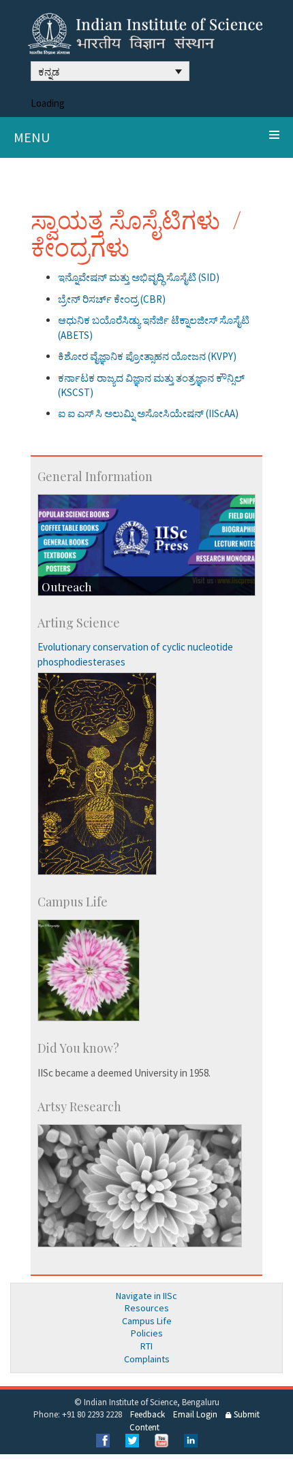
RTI (146, 1346)
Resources (147, 1308)
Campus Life (147, 1321)
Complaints (147, 1359)
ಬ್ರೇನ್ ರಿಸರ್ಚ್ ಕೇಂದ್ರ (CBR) (112, 299)
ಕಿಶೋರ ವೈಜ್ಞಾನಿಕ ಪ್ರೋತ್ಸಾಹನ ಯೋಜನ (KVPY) (147, 356)
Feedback (147, 1414)
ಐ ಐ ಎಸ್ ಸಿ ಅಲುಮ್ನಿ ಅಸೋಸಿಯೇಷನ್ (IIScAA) (148, 413)
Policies (147, 1333)
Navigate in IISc (146, 1296)
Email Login (195, 1414)
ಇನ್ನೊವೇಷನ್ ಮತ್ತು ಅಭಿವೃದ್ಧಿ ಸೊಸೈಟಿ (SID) (138, 277)
